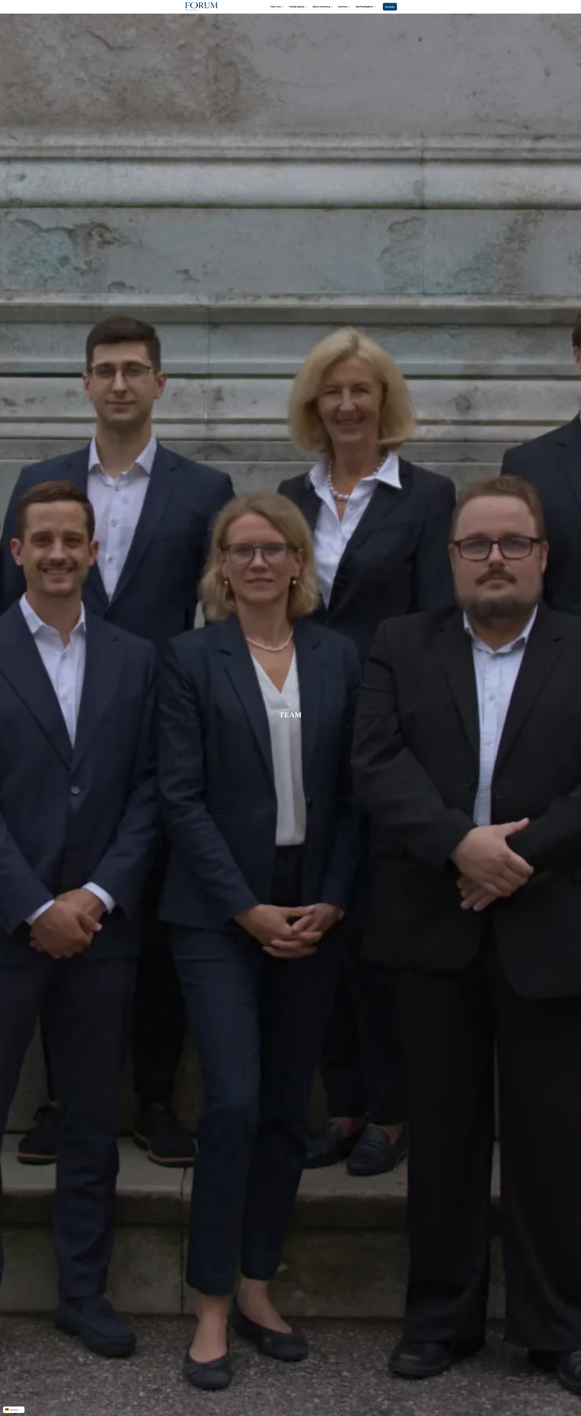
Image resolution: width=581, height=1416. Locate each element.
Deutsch (14, 1409)
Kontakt (390, 6)
